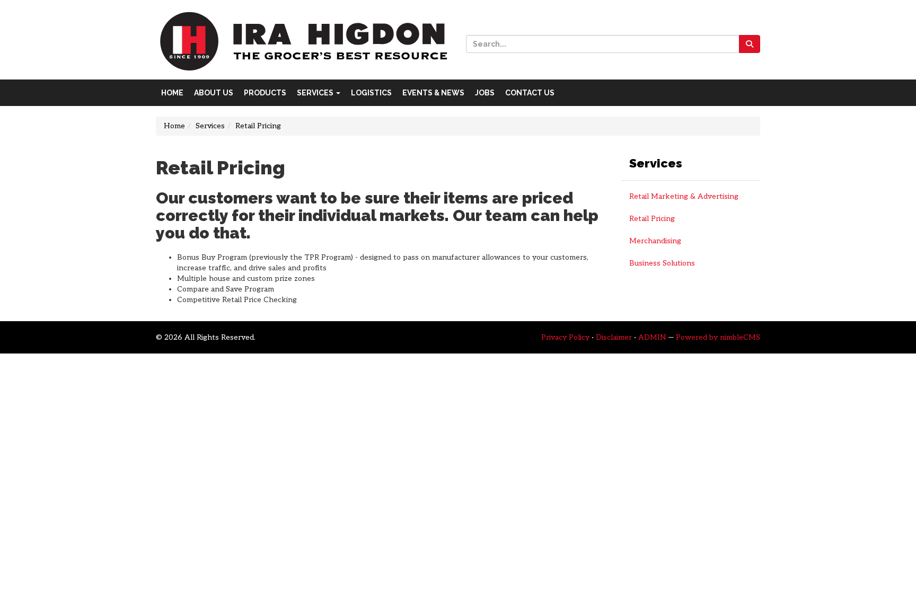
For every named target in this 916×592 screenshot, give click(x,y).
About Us (213, 93)
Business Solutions (662, 263)
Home (172, 93)
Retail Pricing (652, 218)
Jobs (485, 93)
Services (316, 93)
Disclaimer (614, 337)
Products (265, 93)
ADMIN (652, 337)
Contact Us (529, 93)
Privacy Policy (565, 337)
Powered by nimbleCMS (718, 337)
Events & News (433, 93)
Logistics (371, 93)
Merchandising (655, 240)
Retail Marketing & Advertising (683, 196)
